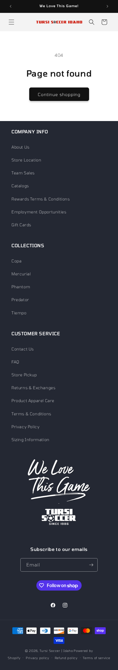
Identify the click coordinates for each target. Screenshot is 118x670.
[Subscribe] (91, 565)
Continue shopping (59, 94)
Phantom (20, 286)
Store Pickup (24, 374)
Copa (16, 260)
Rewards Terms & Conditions (40, 198)
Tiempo (19, 312)
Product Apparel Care (32, 400)
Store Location (26, 159)
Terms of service (96, 658)
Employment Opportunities (38, 211)
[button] (11, 22)
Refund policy (66, 658)
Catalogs (20, 185)
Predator (20, 299)
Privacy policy (37, 658)
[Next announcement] (107, 6)
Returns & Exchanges (33, 387)
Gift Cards (21, 224)
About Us (20, 147)
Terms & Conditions (31, 413)
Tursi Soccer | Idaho (56, 651)
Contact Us (22, 348)
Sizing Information (30, 439)
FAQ (15, 361)
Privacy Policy (25, 426)
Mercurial (21, 273)
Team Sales (23, 172)
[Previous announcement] (10, 6)
